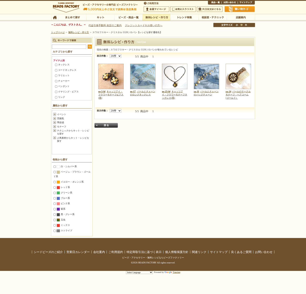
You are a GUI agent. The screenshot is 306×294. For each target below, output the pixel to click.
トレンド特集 (184, 17)
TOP (54, 17)
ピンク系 (65, 203)
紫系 (63, 209)
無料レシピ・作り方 (156, 17)
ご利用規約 (115, 251)
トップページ (58, 32)
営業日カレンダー (78, 251)
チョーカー (64, 81)
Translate (176, 272)
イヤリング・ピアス (68, 91)
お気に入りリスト (183, 9)
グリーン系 (66, 192)
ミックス (65, 225)
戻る (106, 125)
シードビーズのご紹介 (48, 251)
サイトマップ (246, 3)
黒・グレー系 (68, 214)
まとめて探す (72, 17)
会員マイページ (156, 9)
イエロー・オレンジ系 (72, 182)
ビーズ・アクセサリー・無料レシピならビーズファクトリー (153, 257)
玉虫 (63, 219)
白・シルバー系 (69, 166)
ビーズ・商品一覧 (128, 17)
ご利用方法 (151, 3)
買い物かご (240, 9)
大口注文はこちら (210, 9)
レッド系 (65, 187)
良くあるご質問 (241, 251)
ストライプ (66, 230)
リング (61, 97)
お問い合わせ (230, 3)
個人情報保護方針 (176, 251)
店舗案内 (241, 17)
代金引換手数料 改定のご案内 (105, 25)
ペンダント (64, 86)
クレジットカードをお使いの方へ (143, 25)
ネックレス (64, 64)
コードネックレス (67, 70)
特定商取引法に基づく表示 (144, 251)
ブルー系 (65, 198)
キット (100, 17)
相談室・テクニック (212, 17)
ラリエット (64, 75)
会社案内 (99, 251)
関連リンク (199, 251)
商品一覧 (214, 3)
